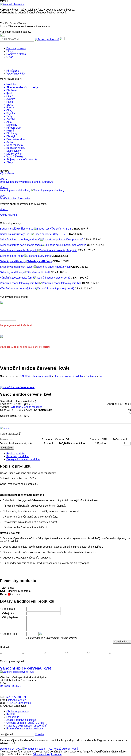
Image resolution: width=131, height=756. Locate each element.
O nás (9, 57)
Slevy (9, 51)
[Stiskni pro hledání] (47, 39)
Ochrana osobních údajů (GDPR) (25, 722)
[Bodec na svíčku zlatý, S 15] (48, 234)
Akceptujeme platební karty (15, 190)
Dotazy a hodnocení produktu (23, 459)
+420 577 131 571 (16, 697)
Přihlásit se (12, 70)
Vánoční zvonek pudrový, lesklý (18, 288)
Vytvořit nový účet (16, 73)
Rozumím (56, 754)
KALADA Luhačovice (19, 703)
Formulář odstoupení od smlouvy (24, 728)
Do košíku (5, 686)
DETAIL (16, 686)
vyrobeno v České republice (26, 407)
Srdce (102, 376)
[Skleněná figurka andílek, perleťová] (61, 239)
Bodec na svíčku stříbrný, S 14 (17, 228)
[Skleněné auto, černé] (37, 256)
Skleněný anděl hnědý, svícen (17, 266)
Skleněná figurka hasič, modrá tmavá (21, 245)
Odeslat (39, 734)
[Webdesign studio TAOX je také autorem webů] (50, 748)
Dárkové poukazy (16, 48)
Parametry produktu (17, 456)
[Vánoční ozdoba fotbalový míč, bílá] (60, 283)
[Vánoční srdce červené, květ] (17, 387)
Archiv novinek (8, 215)
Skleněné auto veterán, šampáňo (18, 250)
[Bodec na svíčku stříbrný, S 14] (52, 228)
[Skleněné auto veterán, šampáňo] (57, 250)
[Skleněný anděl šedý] (37, 272)
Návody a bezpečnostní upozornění (26, 725)
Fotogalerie (12, 717)
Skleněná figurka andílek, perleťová (20, 239)
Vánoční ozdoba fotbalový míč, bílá (19, 283)
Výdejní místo (7, 173)
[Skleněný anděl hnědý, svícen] (52, 266)
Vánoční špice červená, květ (25, 668)
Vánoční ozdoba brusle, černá (17, 277)
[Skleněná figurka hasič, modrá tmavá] (64, 245)
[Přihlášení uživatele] (62, 38)
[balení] (5, 428)
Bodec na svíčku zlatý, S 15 (15, 234)
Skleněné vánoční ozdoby (68, 376)
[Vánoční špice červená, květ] (17, 671)
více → (4, 179)
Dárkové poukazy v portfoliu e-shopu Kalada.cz (26, 182)
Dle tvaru (91, 376)
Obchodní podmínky (17, 711)
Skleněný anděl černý (12, 261)
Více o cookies (41, 754)
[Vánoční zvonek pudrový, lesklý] (55, 288)
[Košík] (2, 35)
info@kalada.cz (17, 700)
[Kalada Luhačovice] (12, 4)
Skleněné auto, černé (12, 256)
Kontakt (10, 714)
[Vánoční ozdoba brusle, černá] (52, 277)
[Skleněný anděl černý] (38, 261)
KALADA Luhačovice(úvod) (35, 376)
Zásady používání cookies (21, 720)
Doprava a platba (16, 54)
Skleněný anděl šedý (12, 272)
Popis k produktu (15, 453)
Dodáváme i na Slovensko (15, 198)
